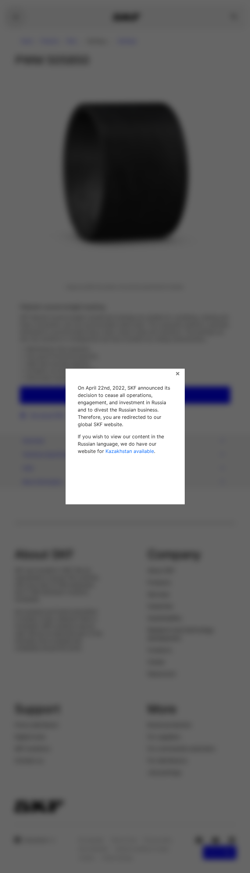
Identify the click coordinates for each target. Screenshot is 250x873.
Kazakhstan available (129, 451)
